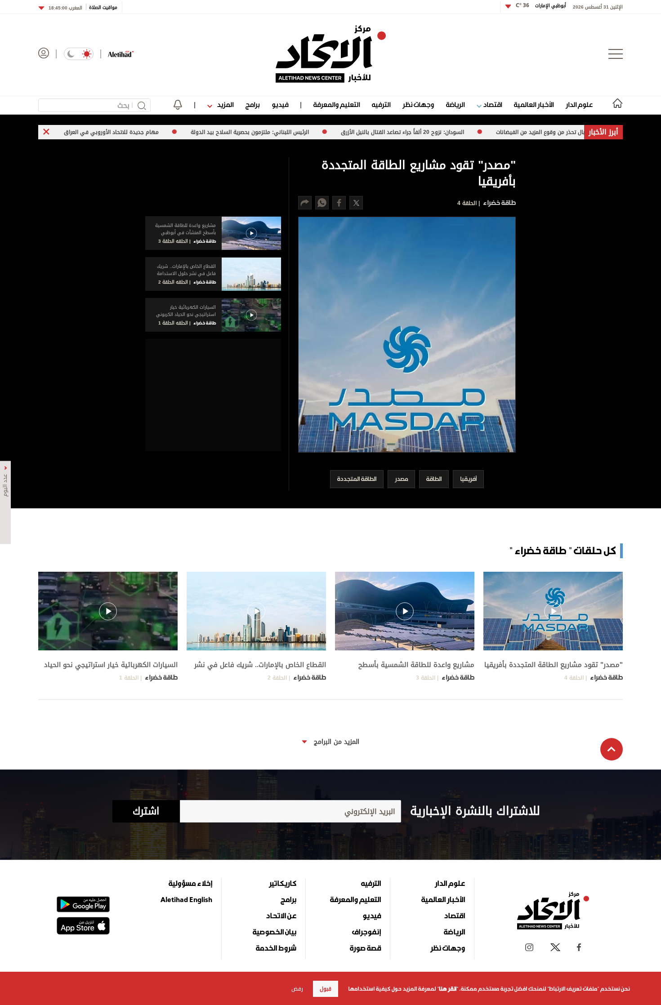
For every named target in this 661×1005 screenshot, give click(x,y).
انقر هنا (447, 988)
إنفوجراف (366, 931)
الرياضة (455, 104)
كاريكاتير (282, 883)
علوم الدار (579, 104)
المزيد (224, 104)
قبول (325, 989)
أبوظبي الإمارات (541, 5)
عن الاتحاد (281, 915)
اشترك (146, 811)
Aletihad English (186, 899)
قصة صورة (365, 947)
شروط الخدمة (276, 947)
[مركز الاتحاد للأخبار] (331, 54)
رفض (297, 989)
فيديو (280, 104)
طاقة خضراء (499, 202)
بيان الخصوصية (274, 931)
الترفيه (381, 104)
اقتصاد (492, 104)
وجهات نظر (418, 104)
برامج (252, 104)
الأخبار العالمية (534, 104)
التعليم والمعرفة (336, 104)
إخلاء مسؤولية (190, 883)
